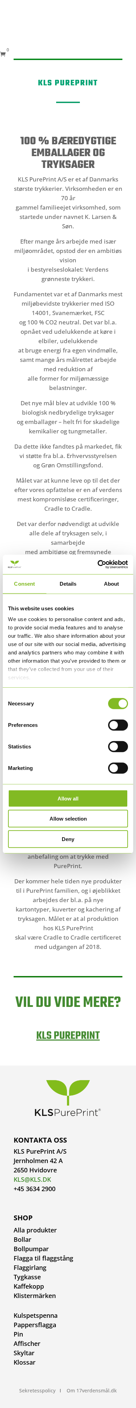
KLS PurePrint (68, 1035)
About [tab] (111, 583)
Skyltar (24, 1353)
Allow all (68, 798)
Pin (18, 1334)
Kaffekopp (29, 1286)
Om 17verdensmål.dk (92, 1390)
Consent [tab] (24, 583)
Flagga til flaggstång (43, 1258)
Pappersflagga (35, 1325)
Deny (68, 839)
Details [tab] (68, 583)
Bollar (22, 1239)
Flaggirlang (30, 1267)
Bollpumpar (31, 1249)
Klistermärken (35, 1295)
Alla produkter (35, 1230)
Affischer (27, 1343)
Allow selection (68, 819)
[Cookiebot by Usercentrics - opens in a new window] (98, 564)
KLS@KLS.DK (32, 1179)
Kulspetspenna (36, 1315)
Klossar (25, 1362)
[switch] (118, 724)
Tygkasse (27, 1277)
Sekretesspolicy (37, 1390)
